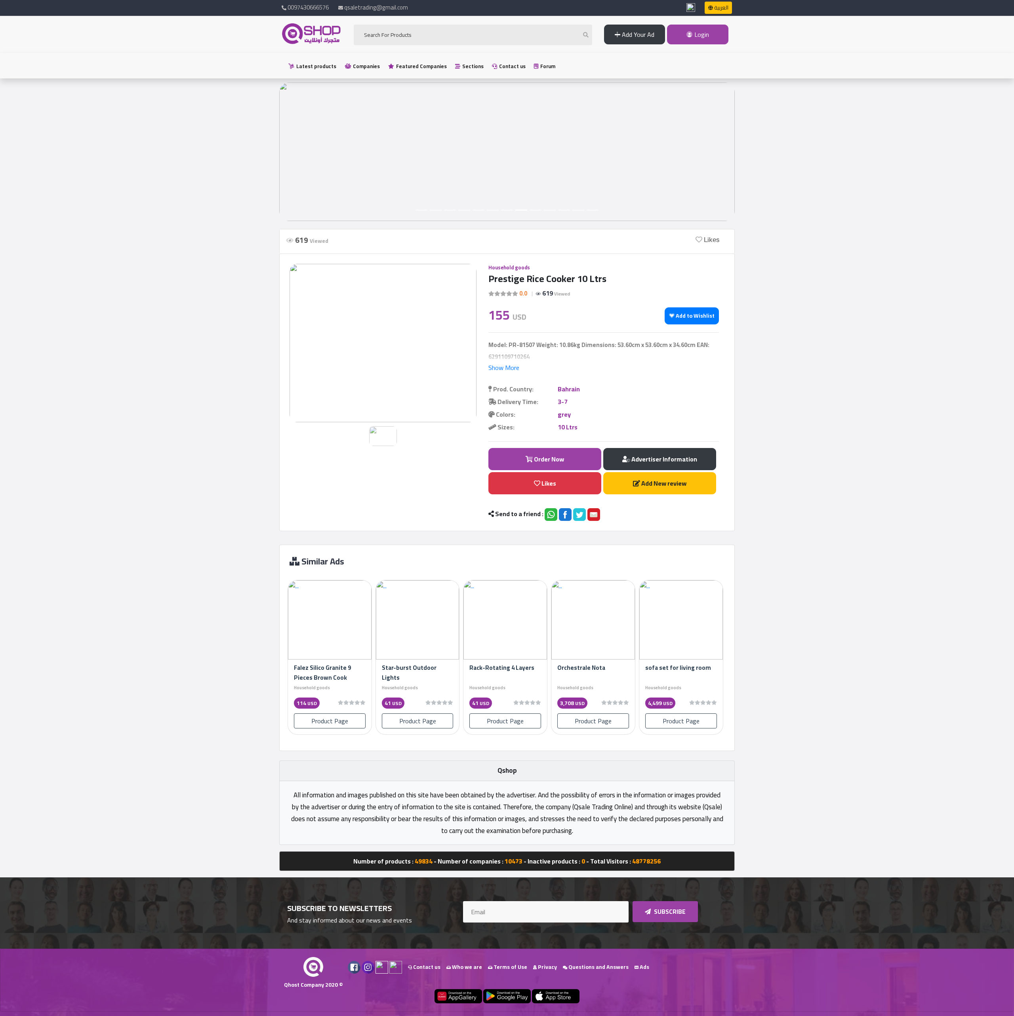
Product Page (329, 721)
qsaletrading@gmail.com (376, 7)
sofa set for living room (678, 667)
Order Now (548, 459)
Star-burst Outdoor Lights (409, 672)
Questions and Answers (598, 967)
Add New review (663, 483)
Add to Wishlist (695, 316)
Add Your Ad (637, 34)
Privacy (547, 967)
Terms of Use (509, 967)
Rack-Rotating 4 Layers (501, 667)
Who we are (466, 967)
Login (701, 34)
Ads (644, 967)
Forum (547, 66)
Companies (366, 66)
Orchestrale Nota (581, 667)
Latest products (315, 66)
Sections (472, 66)
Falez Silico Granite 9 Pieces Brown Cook (322, 672)
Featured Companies (421, 66)
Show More (503, 367)
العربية (720, 7)
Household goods (509, 267)
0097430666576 (307, 7)
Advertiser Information (663, 459)
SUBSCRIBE (669, 911)
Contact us (512, 66)
